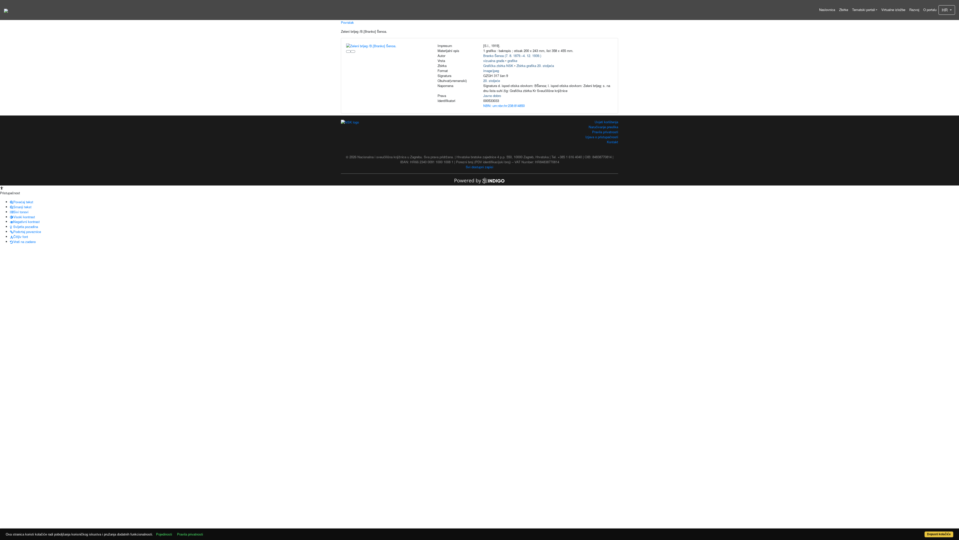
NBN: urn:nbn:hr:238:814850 (504, 105)
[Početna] (6, 10)
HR (945, 10)
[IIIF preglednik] (348, 51)
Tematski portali (863, 9)
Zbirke (843, 9)
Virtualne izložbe (893, 9)
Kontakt (612, 142)
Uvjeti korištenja (606, 122)
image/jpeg (491, 70)
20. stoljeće (491, 80)
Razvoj (914, 9)
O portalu (930, 9)
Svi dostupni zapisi (479, 166)
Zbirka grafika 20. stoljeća (535, 65)
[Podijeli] (353, 51)
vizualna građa (493, 60)
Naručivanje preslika (603, 126)
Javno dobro (492, 95)
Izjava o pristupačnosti (601, 136)
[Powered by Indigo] (479, 180)
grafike (512, 60)
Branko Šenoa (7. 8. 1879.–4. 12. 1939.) (512, 55)
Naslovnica (827, 9)
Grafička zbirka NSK (498, 65)
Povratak (347, 22)
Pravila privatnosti (605, 132)
